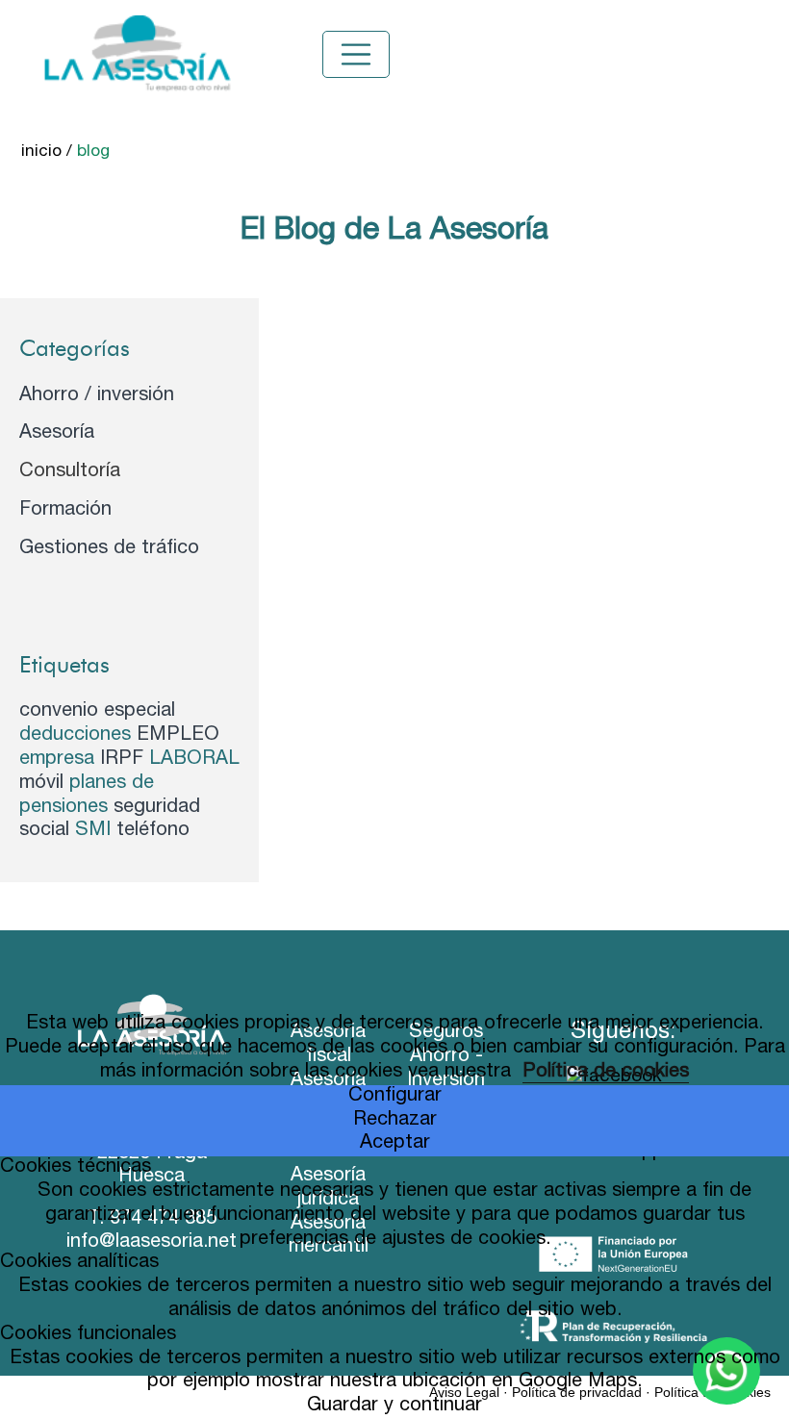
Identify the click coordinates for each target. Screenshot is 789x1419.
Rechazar (395, 1120)
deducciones (78, 736)
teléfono (153, 831)
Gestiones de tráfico (109, 549)
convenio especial (97, 712)
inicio (41, 152)
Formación (65, 510)
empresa (59, 760)
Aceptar (395, 1143)
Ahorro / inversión (96, 396)
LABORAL (194, 760)
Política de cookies (605, 1072)
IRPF (124, 760)
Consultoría (69, 472)
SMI (95, 831)
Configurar (395, 1096)
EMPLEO (178, 736)
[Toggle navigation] (356, 55)
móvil (44, 784)
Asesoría (56, 433)
